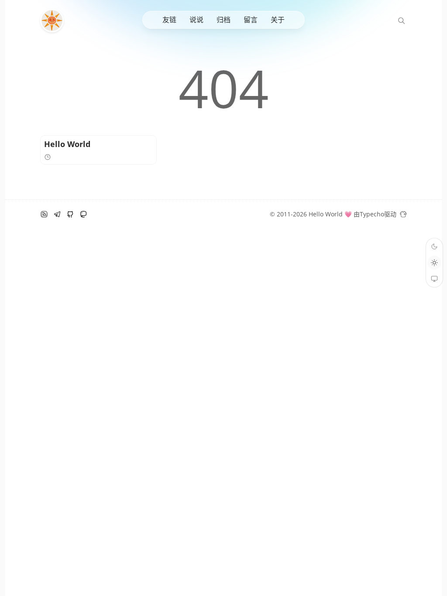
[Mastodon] (83, 214)
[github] (70, 214)
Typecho (372, 214)
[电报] (57, 214)
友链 (169, 19)
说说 (196, 19)
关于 (278, 19)
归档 (223, 19)
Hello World (67, 144)
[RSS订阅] (44, 214)
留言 (251, 19)
